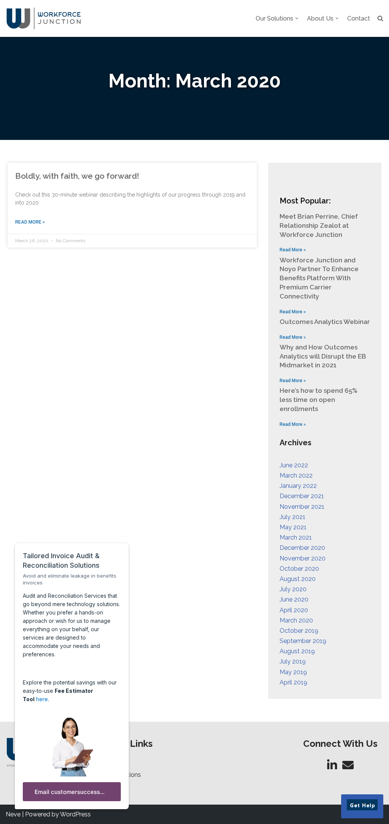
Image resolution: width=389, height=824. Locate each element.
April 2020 (294, 610)
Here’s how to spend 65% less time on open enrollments (318, 400)
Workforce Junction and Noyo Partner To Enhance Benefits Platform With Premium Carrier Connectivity (319, 278)
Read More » (30, 222)
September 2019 (303, 641)
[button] (296, 18)
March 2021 (296, 537)
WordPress (75, 814)
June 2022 (294, 465)
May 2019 (293, 672)
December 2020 (302, 547)
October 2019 (299, 630)
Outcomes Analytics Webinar (325, 321)
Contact (358, 18)
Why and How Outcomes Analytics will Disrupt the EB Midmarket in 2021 (323, 356)
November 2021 (302, 506)
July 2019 (293, 661)
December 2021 (302, 496)
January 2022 (298, 485)
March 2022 (296, 475)
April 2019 (293, 682)
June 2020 (294, 599)
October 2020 (299, 568)
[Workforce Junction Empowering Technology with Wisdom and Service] (44, 18)
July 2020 (293, 589)
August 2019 (297, 651)
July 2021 (292, 517)
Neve (13, 814)
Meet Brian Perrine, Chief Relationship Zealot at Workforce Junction (319, 225)
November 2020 (303, 558)
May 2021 (293, 527)
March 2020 (296, 620)
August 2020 (298, 579)
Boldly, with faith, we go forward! (77, 176)
